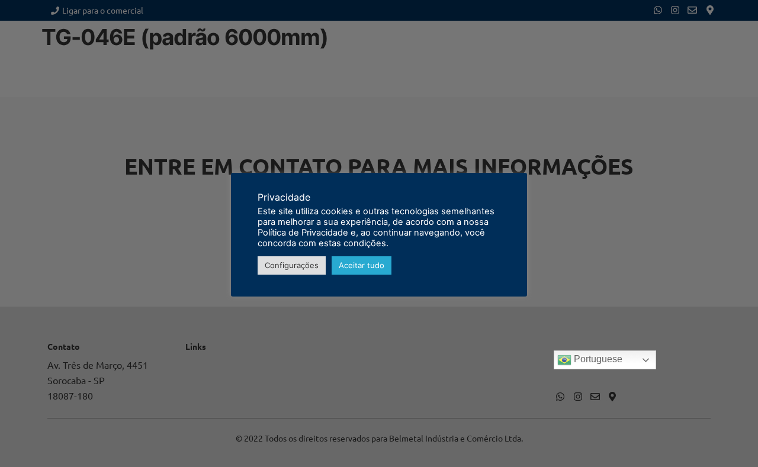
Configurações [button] (292, 265)
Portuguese (596, 359)
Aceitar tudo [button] (361, 265)
